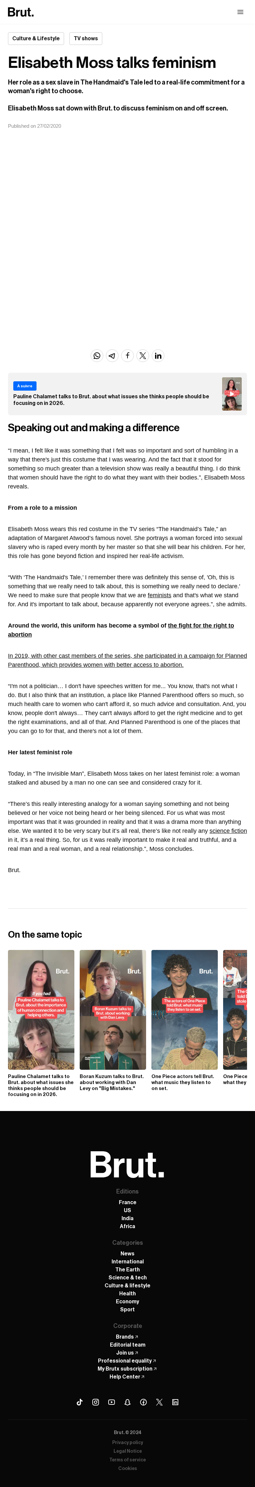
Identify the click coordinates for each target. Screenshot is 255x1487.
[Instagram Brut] (95, 1402)
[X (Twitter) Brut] (159, 1402)
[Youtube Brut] (111, 1402)
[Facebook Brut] (143, 1402)
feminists (159, 595)
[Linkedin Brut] (175, 1402)
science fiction (228, 831)
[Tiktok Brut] (79, 1402)
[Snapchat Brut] (127, 1402)
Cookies (127, 1468)
